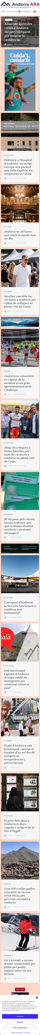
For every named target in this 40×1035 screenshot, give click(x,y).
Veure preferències (20, 1028)
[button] (37, 997)
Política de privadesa (17, 1032)
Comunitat (8, 20)
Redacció (10, 44)
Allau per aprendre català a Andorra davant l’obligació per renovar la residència (18, 32)
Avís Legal (27, 1032)
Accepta (20, 1016)
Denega (20, 1022)
